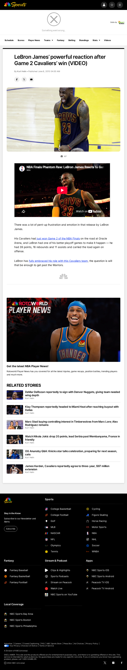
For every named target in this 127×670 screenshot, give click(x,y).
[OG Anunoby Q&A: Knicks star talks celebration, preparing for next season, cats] (15, 454)
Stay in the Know (12, 513)
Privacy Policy (92, 644)
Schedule (9, 40)
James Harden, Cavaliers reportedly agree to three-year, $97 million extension (67, 467)
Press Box (68, 644)
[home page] (15, 5)
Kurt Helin (21, 71)
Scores (21, 40)
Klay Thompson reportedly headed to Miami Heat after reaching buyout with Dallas (72, 408)
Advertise (8, 644)
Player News (34, 40)
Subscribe (10, 529)
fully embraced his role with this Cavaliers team (58, 260)
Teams (47, 40)
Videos (107, 40)
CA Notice (32, 646)
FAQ (43, 644)
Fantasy (60, 40)
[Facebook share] (17, 79)
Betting (71, 40)
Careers (17, 644)
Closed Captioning (31, 644)
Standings (84, 40)
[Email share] (31, 79)
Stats (95, 40)
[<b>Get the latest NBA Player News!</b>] (63, 330)
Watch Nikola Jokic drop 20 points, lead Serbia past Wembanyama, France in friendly (72, 438)
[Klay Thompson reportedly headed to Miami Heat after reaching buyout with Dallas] (15, 409)
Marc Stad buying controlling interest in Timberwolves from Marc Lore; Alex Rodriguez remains (71, 423)
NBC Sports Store (54, 644)
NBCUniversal (21, 651)
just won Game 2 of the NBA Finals (58, 238)
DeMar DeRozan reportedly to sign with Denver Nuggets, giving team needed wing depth (72, 393)
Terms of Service (46, 646)
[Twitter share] (24, 79)
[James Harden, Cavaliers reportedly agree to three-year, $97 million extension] (15, 469)
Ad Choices (79, 644)
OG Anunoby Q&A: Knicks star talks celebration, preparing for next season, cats (71, 452)
